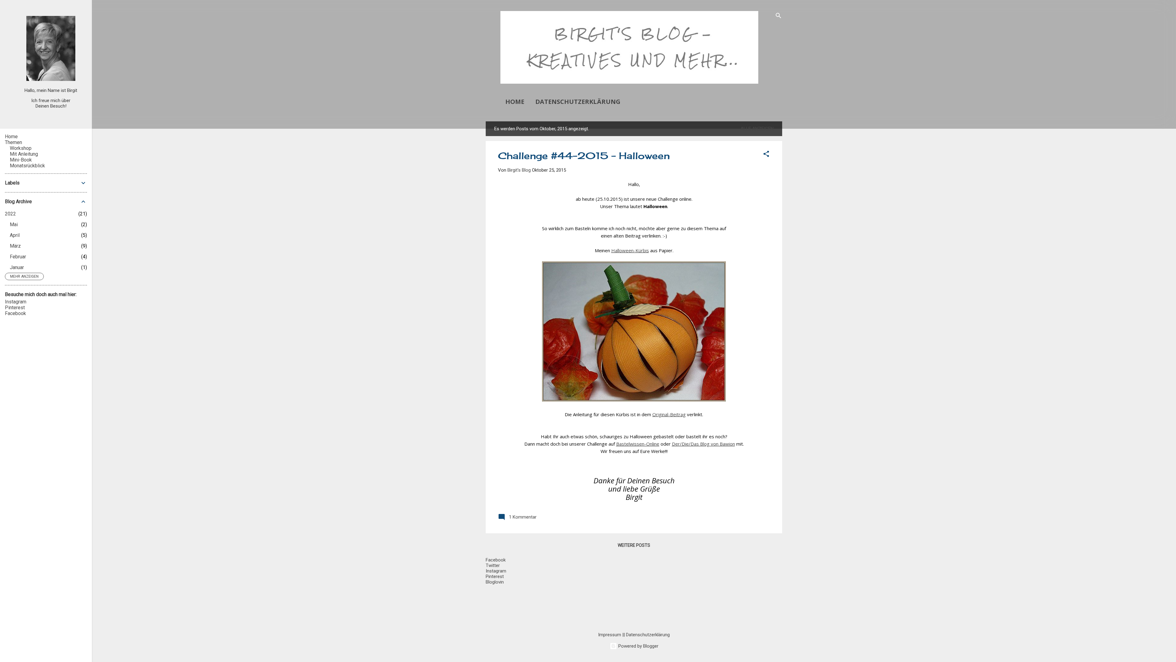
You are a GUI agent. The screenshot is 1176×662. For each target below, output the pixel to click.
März (15, 246)
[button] (766, 155)
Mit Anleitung (24, 154)
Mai (14, 224)
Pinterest (15, 307)
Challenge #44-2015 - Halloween (584, 155)
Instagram (15, 302)
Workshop (21, 148)
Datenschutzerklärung (577, 101)
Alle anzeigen (757, 128)
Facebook (15, 313)
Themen (13, 142)
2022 (10, 214)
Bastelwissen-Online (637, 444)
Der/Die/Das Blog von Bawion (703, 444)
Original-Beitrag (669, 414)
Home (514, 101)
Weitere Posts (634, 545)
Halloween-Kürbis (630, 250)
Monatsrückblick (27, 166)
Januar (17, 267)
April (15, 235)
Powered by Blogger (637, 646)
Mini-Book (21, 160)
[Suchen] (778, 16)
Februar (18, 257)
